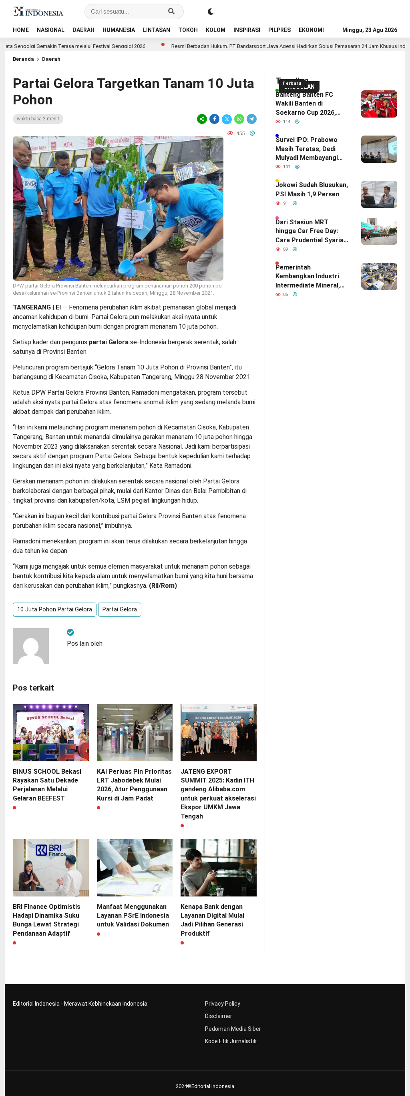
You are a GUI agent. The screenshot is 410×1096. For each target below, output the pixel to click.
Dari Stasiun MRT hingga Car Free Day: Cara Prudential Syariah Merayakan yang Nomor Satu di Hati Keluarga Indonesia (311, 231)
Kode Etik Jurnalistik (231, 1041)
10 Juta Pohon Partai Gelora (54, 609)
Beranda (23, 59)
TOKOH (188, 30)
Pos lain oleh (84, 643)
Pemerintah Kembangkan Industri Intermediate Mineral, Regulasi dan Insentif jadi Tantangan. (307, 277)
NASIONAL (50, 30)
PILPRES (279, 30)
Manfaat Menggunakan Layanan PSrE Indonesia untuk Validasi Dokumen (133, 915)
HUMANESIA (118, 30)
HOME (21, 30)
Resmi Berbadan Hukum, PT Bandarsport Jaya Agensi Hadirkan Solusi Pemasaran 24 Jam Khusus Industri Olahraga (274, 46)
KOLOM (215, 30)
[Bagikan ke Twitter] (227, 119)
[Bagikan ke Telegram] (251, 119)
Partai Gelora (119, 609)
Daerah (51, 59)
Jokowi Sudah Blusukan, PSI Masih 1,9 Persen (311, 189)
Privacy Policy (222, 1003)
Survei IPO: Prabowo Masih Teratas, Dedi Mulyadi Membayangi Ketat (306, 149)
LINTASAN (156, 30)
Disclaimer (218, 1016)
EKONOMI (311, 30)
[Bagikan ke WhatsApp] (239, 119)
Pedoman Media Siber (233, 1029)
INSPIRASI (246, 30)
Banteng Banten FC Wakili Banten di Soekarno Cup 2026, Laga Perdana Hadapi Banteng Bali (307, 104)
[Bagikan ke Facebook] (214, 119)
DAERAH (83, 30)
